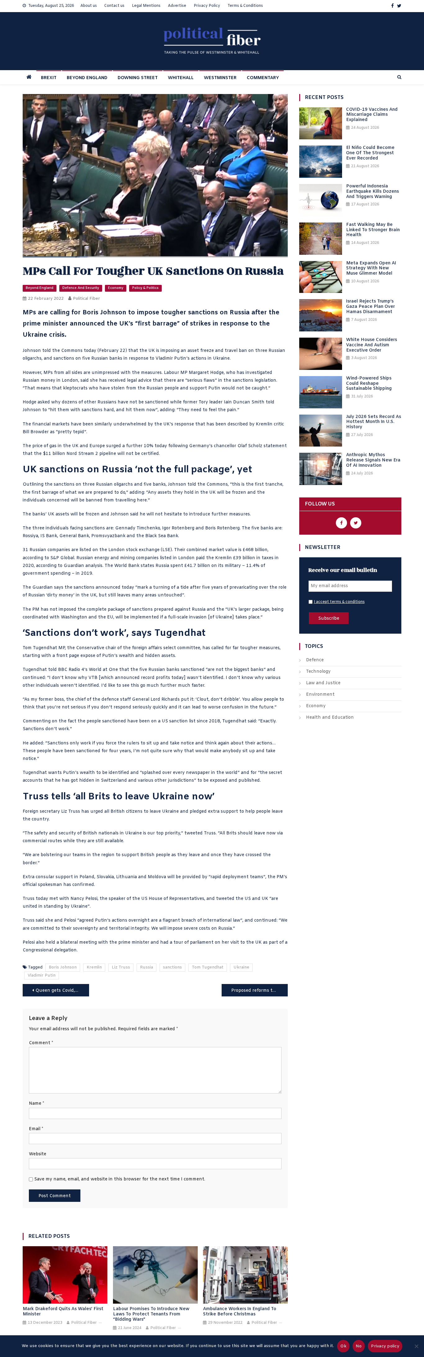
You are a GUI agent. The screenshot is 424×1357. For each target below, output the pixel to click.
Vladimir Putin (171, 359)
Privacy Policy (207, 5)
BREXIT (48, 78)
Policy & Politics (145, 288)
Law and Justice (323, 683)
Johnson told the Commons (53, 351)
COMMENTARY (263, 78)
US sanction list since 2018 (191, 721)
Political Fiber (86, 298)
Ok (343, 1346)
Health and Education (330, 718)
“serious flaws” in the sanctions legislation (230, 381)
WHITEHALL (181, 78)
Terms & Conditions (245, 5)
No (359, 1346)
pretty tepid (71, 432)
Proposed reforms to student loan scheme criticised (259, 991)
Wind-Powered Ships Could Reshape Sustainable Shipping (369, 384)
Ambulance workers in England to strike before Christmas (239, 1312)
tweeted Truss (200, 833)
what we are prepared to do (95, 493)
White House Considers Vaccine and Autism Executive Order (371, 345)
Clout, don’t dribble (217, 700)
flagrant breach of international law (201, 920)
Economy (115, 288)
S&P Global (62, 558)
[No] (416, 1346)
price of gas (44, 446)
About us (88, 5)
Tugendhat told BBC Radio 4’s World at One (70, 670)
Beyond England (39, 288)
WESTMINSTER (220, 78)
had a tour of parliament (187, 943)
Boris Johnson (63, 967)
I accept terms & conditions (339, 602)
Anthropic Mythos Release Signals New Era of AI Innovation (373, 460)
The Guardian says (43, 588)
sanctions (172, 967)
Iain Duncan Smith (244, 402)
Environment (320, 695)
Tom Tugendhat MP (44, 648)
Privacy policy (385, 1346)
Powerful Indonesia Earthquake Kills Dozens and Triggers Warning (372, 192)
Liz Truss (121, 967)
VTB (92, 678)
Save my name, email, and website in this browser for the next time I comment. (119, 1179)
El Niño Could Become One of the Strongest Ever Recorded (370, 153)
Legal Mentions (146, 5)
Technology (318, 672)
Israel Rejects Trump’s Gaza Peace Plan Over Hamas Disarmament (370, 307)
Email (36, 1129)
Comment (41, 1043)
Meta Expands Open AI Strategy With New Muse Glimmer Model (371, 268)
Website (37, 1154)
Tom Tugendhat (207, 967)
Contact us (114, 5)
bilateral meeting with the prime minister (104, 943)
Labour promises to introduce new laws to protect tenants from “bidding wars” (151, 1314)
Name (36, 1104)
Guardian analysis (83, 566)
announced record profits (142, 678)
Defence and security (80, 288)
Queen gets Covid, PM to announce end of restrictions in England (62, 991)
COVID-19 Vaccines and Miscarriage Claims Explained (372, 115)
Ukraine (241, 967)
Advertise (177, 5)
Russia (146, 967)
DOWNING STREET (138, 78)
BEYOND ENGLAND (87, 78)
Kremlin (94, 967)
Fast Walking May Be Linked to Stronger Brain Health (373, 230)
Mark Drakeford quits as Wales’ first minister (63, 1312)
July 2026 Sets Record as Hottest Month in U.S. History (373, 422)
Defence (315, 660)
